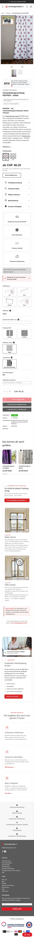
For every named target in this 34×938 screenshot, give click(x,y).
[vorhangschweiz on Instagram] (5, 852)
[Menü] (2, 7)
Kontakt (4, 883)
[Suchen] (27, 6)
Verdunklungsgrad (8, 372)
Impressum (5, 891)
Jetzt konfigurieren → (12, 175)
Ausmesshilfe (5, 864)
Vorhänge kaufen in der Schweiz (11, 870)
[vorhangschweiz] (9, 844)
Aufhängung (6, 286)
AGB (3, 889)
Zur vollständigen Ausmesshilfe (16, 500)
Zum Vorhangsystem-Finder (19, 623)
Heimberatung (6, 866)
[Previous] (12, 66)
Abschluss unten (8, 342)
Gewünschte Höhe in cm (10, 319)
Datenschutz (5, 887)
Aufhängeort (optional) (9, 380)
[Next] (22, 66)
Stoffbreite (6, 310)
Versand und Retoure (8, 885)
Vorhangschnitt (7, 328)
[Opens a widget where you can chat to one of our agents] (27, 935)
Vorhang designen (7, 863)
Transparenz (7, 357)
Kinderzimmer (26, 136)
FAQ (3, 872)
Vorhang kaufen (6, 861)
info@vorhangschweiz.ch (9, 847)
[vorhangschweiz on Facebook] (3, 852)
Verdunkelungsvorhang (12, 116)
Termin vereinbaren (12, 696)
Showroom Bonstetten (8, 868)
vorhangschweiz (19, 919)
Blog (3, 881)
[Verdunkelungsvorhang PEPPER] (17, 39)
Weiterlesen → (7, 146)
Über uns (4, 879)
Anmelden (17, 909)
